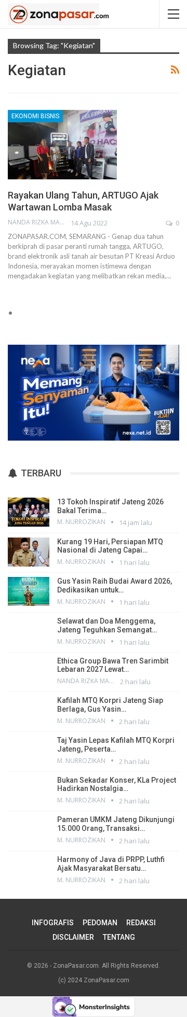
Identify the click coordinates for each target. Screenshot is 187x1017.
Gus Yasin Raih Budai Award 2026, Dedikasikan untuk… (114, 585)
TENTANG (119, 937)
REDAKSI (141, 923)
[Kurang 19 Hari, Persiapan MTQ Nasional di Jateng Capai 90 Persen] (28, 552)
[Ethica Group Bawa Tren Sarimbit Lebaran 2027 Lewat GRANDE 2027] (28, 671)
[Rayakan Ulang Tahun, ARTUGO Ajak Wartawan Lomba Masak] (62, 144)
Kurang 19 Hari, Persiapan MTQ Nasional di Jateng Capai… (110, 546)
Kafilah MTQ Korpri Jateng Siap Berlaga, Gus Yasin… (110, 704)
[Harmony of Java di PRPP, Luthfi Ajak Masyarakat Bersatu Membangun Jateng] (28, 869)
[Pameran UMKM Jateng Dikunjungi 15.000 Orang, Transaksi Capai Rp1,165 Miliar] (28, 829)
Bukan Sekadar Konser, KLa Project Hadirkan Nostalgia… (116, 784)
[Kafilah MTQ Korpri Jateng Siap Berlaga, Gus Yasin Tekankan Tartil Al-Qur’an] (28, 710)
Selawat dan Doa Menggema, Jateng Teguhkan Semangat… (107, 625)
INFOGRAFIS (53, 923)
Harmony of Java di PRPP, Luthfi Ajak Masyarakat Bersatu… (111, 863)
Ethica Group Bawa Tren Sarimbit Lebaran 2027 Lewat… (112, 665)
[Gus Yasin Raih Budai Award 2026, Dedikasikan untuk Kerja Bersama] (28, 591)
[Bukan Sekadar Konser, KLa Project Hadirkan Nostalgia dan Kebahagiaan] (28, 790)
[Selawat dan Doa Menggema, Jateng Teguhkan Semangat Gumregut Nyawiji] (28, 631)
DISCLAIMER (73, 937)
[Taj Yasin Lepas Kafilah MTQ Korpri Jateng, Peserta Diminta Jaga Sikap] (28, 750)
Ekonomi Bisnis (35, 116)
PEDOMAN (100, 923)
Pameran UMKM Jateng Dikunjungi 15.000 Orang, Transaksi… (116, 823)
